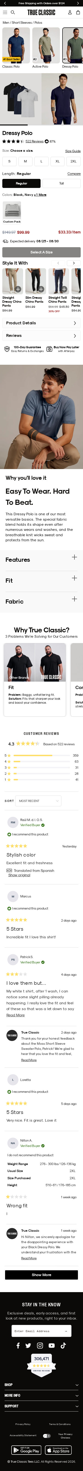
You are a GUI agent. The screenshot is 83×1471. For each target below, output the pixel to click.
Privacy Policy (22, 1424)
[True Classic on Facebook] (18, 1346)
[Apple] (58, 1450)
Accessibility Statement (23, 1435)
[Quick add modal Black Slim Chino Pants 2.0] (41, 289)
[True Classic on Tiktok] (63, 1346)
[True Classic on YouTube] (52, 1346)
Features (18, 559)
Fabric (15, 601)
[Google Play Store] (26, 1450)
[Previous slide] (5, 3)
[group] (16, 48)
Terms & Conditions (60, 1424)
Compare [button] (74, 173)
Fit (9, 580)
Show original (19, 875)
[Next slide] (78, 3)
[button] (78, 12)
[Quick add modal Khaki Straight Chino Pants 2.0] (18, 289)
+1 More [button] (40, 195)
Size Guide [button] (73, 151)
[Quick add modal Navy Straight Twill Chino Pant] (64, 289)
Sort (10, 801)
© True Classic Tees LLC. (24, 1461)
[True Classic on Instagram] (40, 1346)
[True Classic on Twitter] (28, 1346)
